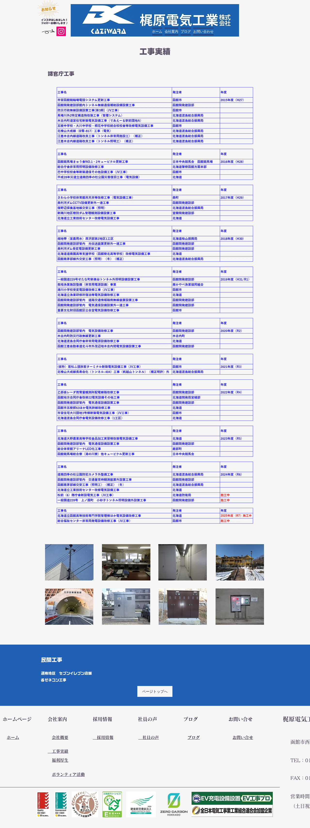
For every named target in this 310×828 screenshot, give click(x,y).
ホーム (13, 737)
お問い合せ (242, 737)
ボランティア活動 (68, 774)
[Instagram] (61, 31)
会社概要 (60, 737)
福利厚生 (60, 760)
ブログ (193, 737)
